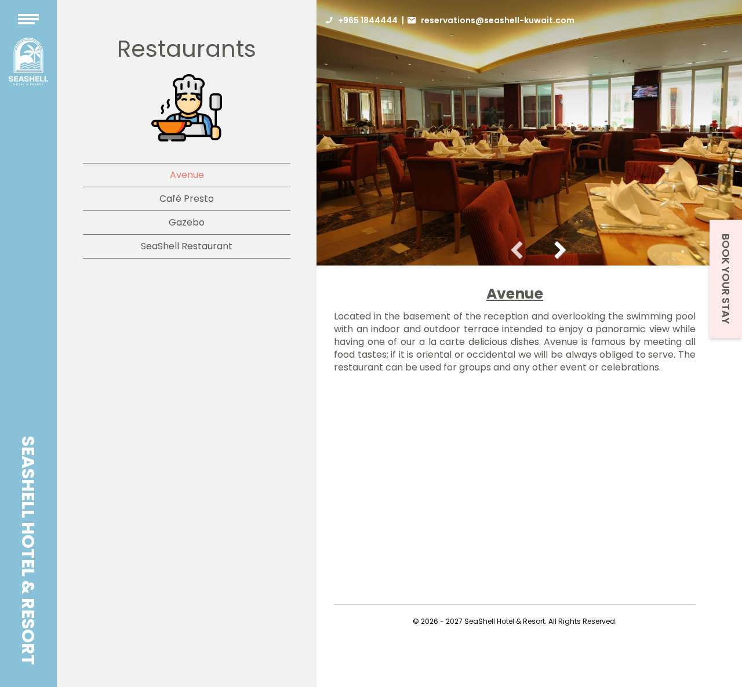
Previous (521, 248)
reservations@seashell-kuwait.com (497, 20)
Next (556, 248)
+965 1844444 (368, 20)
